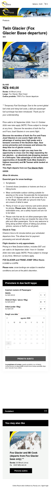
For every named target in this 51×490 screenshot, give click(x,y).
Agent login (44, 485)
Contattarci (9, 411)
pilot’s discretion (30, 270)
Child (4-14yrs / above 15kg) (16, 301)
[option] (8, 73)
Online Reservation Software (22, 485)
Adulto (10, 294)
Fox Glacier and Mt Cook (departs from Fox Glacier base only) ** (24, 456)
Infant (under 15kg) (12, 307)
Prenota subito (21, 470)
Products (6, 20)
